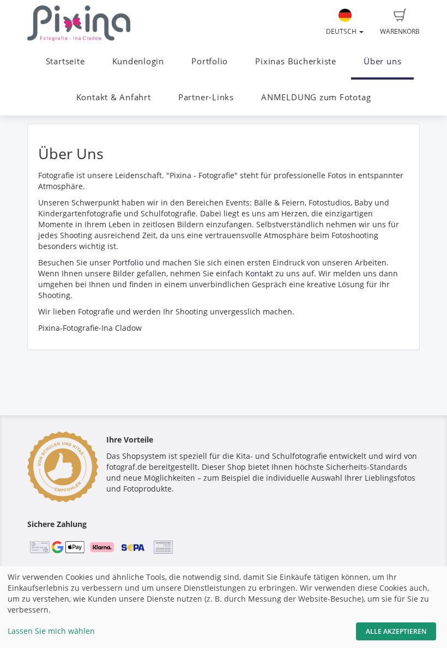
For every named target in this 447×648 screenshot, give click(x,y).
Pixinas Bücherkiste (295, 61)
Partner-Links (206, 97)
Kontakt (259, 273)
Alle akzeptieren (396, 631)
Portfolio (209, 61)
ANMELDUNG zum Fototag (316, 97)
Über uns (382, 61)
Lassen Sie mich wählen (51, 631)
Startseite (65, 61)
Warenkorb (400, 31)
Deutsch (342, 31)
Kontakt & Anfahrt (113, 97)
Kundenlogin (138, 61)
